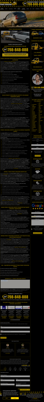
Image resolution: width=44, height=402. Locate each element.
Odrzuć (7, 398)
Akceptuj (15, 398)
